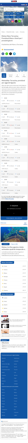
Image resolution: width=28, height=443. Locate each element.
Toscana (15, 369)
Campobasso (4, 409)
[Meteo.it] (24, 4)
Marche (15, 366)
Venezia (15, 395)
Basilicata (4, 381)
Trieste (3, 398)
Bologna (15, 398)
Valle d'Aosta (16, 358)
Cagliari (15, 415)
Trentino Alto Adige (6, 364)
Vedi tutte (25, 223)
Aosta (15, 389)
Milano (15, 392)
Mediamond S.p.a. (12, 434)
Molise (3, 378)
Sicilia (3, 383)
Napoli (3, 406)
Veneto (15, 364)
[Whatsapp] (6, 53)
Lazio (15, 372)
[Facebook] (9, 21)
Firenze (15, 401)
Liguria (3, 361)
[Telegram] (14, 53)
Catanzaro (16, 412)
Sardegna (16, 383)
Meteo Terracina (9, 198)
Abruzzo (15, 375)
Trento (3, 395)
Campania (4, 375)
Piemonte (4, 358)
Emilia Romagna (5, 366)
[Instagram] (12, 21)
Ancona (3, 401)
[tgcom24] (14, 1)
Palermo (3, 415)
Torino (3, 389)
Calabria (15, 381)
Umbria (3, 372)
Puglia (15, 378)
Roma (15, 403)
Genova (3, 392)
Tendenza (5, 244)
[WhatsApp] (19, 21)
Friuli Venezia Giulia (6, 369)
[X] (16, 21)
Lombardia (16, 361)
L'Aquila (15, 406)
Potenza (3, 412)
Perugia (3, 403)
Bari (15, 409)
